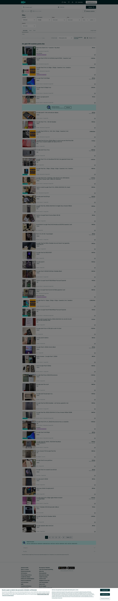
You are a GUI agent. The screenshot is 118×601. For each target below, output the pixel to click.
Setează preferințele (105, 598)
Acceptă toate (105, 590)
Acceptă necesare (105, 594)
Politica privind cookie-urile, (43, 594)
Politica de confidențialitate (8, 595)
